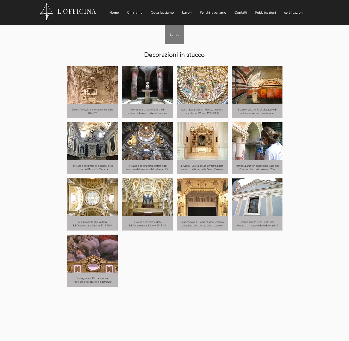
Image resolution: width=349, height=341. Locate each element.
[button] (92, 92)
